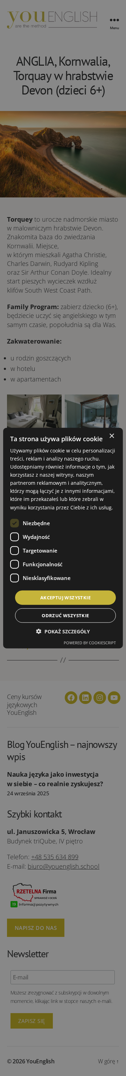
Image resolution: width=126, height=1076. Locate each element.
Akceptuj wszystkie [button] (65, 597)
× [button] (111, 435)
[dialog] (63, 538)
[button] (63, 631)
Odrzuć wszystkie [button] (65, 615)
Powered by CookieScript (90, 642)
